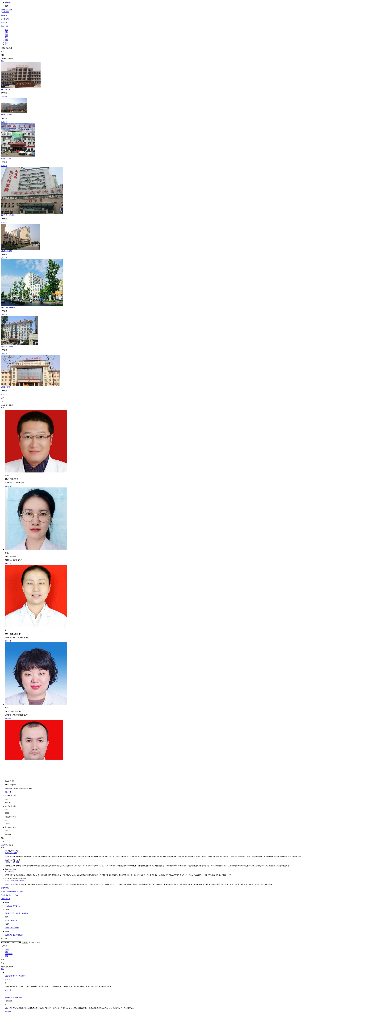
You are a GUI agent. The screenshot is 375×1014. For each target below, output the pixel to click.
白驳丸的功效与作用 (12, 862)
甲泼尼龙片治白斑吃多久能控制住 (16, 913)
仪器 (6, 36)
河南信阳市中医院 (7, 346)
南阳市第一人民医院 (8, 215)
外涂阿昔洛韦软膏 (11, 853)
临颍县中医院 (5, 387)
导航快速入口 (5, 26)
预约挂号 (8, 486)
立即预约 (25, 942)
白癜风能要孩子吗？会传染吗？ (16, 976)
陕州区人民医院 (6, 115)
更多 (2, 61)
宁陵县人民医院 (6, 251)
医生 (6, 34)
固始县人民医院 (6, 158)
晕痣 (6, 952)
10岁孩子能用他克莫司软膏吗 (15, 881)
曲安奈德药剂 (9, 871)
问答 (6, 42)
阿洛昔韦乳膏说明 (11, 920)
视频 (6, 32)
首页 (6, 30)
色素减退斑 (8, 954)
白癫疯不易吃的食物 (12, 928)
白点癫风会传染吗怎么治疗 (14, 935)
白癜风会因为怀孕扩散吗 (13, 997)
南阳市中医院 (5, 89)
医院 (6, 44)
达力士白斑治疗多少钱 (12, 906)
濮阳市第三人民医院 (8, 307)
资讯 (6, 40)
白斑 (6, 956)
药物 (6, 38)
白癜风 (7, 950)
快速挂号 (4, 96)
